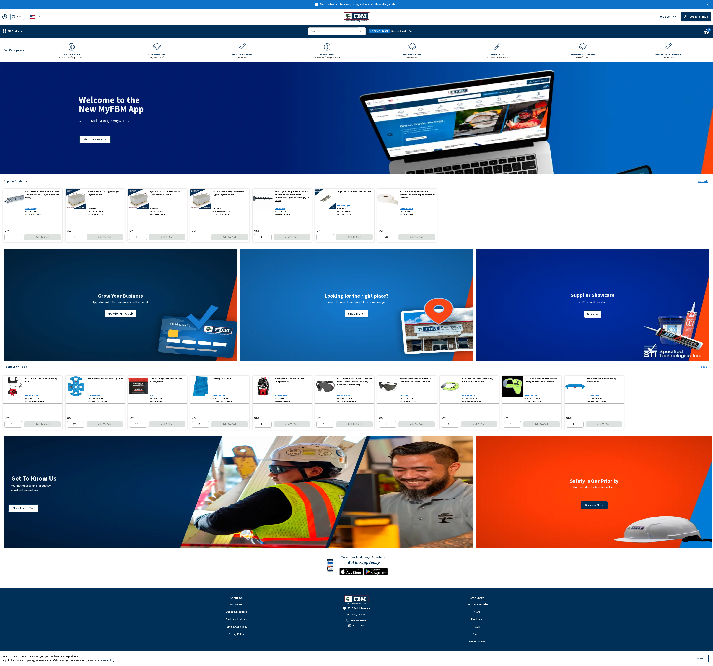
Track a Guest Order (476, 604)
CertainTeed (406, 208)
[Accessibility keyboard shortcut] (4, 17)
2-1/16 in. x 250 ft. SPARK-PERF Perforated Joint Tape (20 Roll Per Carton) (417, 194)
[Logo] (356, 16)
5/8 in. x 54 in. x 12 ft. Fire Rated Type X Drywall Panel (228, 193)
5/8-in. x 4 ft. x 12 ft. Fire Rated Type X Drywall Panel (165, 193)
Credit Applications (236, 619)
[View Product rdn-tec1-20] (387, 389)
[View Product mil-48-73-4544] (76, 389)
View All (703, 181)
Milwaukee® (31, 395)
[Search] (362, 31)
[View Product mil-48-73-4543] (575, 389)
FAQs (477, 627)
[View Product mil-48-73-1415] (325, 389)
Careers (476, 634)
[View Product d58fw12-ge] (200, 202)
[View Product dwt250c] (387, 202)
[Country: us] (36, 16)
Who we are (236, 604)
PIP (151, 395)
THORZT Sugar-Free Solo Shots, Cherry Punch (166, 380)
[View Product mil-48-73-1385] (13, 389)
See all (705, 367)
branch (334, 4)
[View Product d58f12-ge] (138, 202)
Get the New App (95, 139)
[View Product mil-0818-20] (263, 389)
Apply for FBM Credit (120, 314)
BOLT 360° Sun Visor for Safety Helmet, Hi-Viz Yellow (477, 380)
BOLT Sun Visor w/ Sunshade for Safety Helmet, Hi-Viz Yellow (540, 380)
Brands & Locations (236, 612)
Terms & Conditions (236, 627)
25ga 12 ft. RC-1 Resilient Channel (354, 191)
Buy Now (592, 314)
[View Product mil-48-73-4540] (200, 389)
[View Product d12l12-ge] (76, 202)
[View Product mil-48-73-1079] (450, 389)
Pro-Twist (280, 208)
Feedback (476, 619)
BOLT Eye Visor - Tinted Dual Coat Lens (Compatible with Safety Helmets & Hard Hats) (354, 381)
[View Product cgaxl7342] (13, 202)
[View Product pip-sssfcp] (138, 389)
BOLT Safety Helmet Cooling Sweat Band (601, 380)
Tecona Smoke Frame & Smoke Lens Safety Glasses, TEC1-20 (415, 380)
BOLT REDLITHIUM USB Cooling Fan (41, 380)
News (477, 612)
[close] (707, 4)
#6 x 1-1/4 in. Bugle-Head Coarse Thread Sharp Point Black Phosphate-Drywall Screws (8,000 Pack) (292, 196)
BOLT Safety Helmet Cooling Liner (105, 378)
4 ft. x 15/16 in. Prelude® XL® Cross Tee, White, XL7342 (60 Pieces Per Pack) (42, 194)
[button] (12, 31)
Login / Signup (699, 17)
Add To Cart (42, 237)
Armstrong (31, 208)
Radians (404, 395)
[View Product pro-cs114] (263, 202)
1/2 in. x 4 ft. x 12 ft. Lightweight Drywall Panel (103, 193)
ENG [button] (19, 17)
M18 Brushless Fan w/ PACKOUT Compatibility (291, 380)
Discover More (594, 505)
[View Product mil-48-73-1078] (512, 389)
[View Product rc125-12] (325, 202)
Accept (701, 658)
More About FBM (23, 508)
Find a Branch (356, 314)
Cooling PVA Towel (222, 378)
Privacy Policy (236, 634)
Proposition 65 (477, 642)
